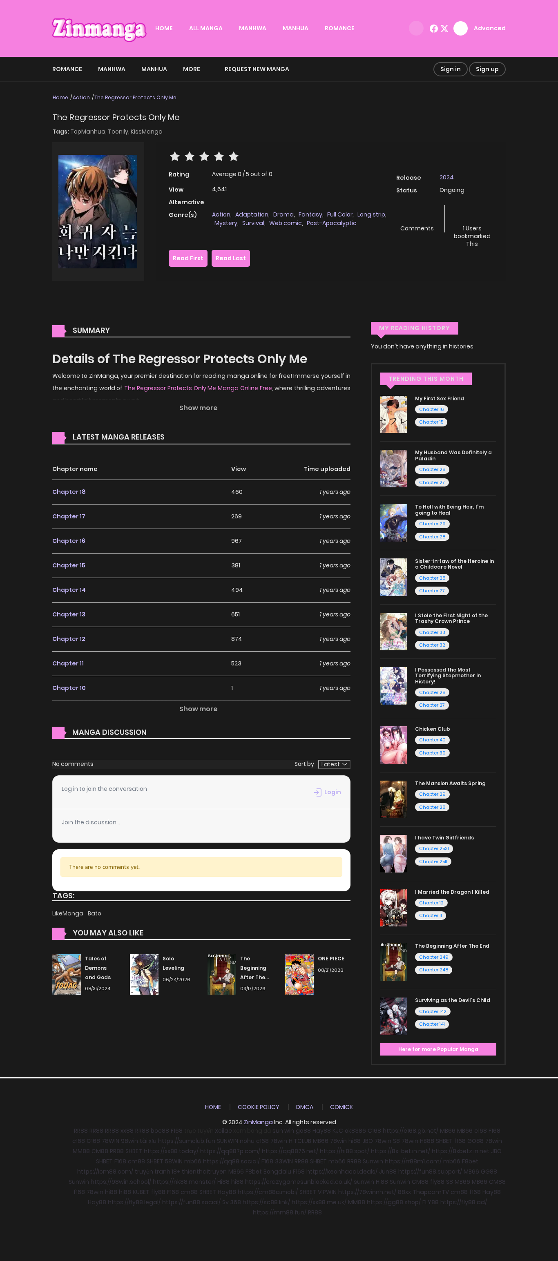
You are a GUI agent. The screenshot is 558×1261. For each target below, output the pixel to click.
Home (60, 97)
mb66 (192, 1161)
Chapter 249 (434, 957)
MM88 (81, 1151)
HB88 (427, 1141)
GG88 (489, 1171)
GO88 (475, 1141)
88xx (404, 1192)
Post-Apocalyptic (332, 223)
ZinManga (258, 1122)
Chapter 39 (432, 753)
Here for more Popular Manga (438, 1049)
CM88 (100, 1151)
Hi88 (223, 1182)
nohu (247, 1141)
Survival (253, 223)
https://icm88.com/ (105, 1171)
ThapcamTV (431, 1192)
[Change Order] (180, 437)
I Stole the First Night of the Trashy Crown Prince (451, 618)
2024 (447, 177)
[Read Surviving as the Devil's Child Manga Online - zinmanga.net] (393, 1016)
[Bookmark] (472, 215)
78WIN (110, 1141)
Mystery (225, 223)
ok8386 (355, 1131)
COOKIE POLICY (258, 1107)
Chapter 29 (432, 523)
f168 (460, 1141)
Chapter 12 (68, 639)
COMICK (341, 1107)
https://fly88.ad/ (463, 1202)
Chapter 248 (433, 969)
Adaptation (251, 214)
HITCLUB (300, 1141)
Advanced (490, 28)
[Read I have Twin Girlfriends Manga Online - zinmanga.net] (393, 853)
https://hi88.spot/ (344, 1151)
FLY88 (430, 1202)
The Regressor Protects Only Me (135, 97)
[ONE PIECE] (299, 974)
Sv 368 (231, 1202)
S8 (396, 1141)
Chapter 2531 (434, 848)
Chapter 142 (432, 1011)
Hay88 (321, 1131)
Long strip (371, 214)
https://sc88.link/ (266, 1202)
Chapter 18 (69, 492)
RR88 (81, 1131)
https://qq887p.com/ (230, 1151)
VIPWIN (327, 1192)
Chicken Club (432, 728)
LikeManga (68, 913)
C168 (374, 1131)
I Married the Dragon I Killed (452, 891)
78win (278, 1141)
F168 (177, 1131)
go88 (303, 1131)
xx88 (127, 1131)
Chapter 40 (432, 740)
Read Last (231, 258)
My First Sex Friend (439, 398)
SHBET (444, 1141)
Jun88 (388, 1171)
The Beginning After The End (452, 945)
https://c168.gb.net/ (410, 1131)
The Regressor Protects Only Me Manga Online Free (198, 388)
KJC (338, 1131)
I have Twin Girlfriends (444, 837)
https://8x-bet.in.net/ (400, 1151)
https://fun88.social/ (191, 1202)
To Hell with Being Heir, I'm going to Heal (449, 509)
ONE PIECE (331, 958)
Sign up (487, 69)
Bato (94, 913)
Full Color (340, 214)
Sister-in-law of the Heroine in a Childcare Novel (454, 564)
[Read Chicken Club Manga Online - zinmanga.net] (393, 745)
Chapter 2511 (433, 861)
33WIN (284, 1161)
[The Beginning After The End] (222, 974)
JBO (367, 1141)
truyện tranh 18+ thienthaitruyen (181, 1171)
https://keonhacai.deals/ (341, 1171)
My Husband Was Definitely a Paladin (453, 455)
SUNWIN (227, 1141)
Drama (283, 214)
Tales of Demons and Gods (98, 968)
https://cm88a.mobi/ (268, 1192)
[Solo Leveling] (144, 974)
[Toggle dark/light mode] (416, 28)
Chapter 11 (68, 663)
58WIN (174, 1161)
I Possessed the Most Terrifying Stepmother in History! (448, 675)
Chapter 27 (432, 482)
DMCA (304, 1107)
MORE (191, 69)
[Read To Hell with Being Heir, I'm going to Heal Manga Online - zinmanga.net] (393, 522)
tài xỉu (148, 1141)
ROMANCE (340, 28)
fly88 (437, 1182)
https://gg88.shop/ (394, 1202)
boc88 (160, 1131)
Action (81, 97)
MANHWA (252, 28)
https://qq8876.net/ (290, 1151)
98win (129, 1141)
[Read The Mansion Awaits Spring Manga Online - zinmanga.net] (393, 799)
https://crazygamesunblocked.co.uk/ (298, 1182)
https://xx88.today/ (171, 1151)
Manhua (154, 69)
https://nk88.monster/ (184, 1182)
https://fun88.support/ (430, 1171)
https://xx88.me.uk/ (319, 1202)
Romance (67, 69)
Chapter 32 (432, 645)
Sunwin (373, 1161)
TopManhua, (89, 131)
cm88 (136, 1161)
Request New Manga (257, 69)
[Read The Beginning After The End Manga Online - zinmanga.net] (393, 961)
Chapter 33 (432, 632)
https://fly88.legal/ (134, 1202)
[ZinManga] (99, 28)
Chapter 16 (68, 541)
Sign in (450, 69)
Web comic (285, 223)
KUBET (141, 1192)
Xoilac (223, 1131)
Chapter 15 (68, 565)
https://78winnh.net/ (367, 1192)
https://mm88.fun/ (279, 1212)
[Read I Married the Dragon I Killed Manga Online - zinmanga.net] (393, 907)
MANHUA (295, 28)
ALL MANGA (206, 28)
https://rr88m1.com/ (413, 1161)
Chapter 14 (69, 590)
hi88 (354, 1141)
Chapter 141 (432, 1024)
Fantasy (310, 214)
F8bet (470, 1161)
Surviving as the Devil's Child (452, 1000)
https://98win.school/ (121, 1182)
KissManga (147, 131)
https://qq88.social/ (231, 1161)
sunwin (364, 1182)
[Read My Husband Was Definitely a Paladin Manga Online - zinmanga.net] (393, 468)
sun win (283, 1131)
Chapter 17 (68, 516)
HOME (164, 28)
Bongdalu (277, 1171)
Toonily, (119, 131)
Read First (188, 258)
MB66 (447, 1131)
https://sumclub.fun (186, 1141)
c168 (480, 1131)
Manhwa (111, 69)
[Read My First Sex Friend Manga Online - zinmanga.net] (393, 414)
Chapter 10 (69, 688)
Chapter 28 (432, 469)
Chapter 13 (68, 614)
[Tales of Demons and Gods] (66, 974)
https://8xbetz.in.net (460, 1151)
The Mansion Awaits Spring (450, 783)
